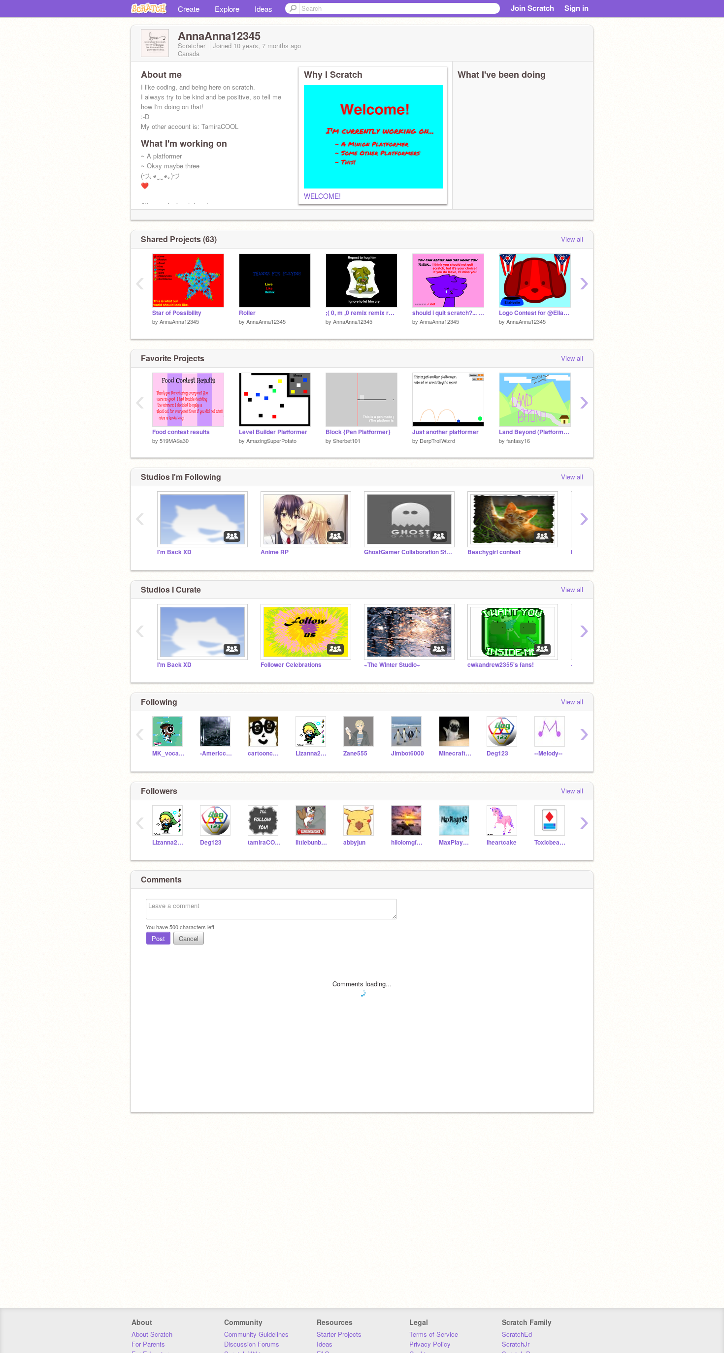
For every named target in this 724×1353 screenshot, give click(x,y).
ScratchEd (517, 1334)
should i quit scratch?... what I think (448, 313)
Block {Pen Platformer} (358, 432)
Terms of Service (433, 1334)
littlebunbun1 (312, 842)
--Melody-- (548, 753)
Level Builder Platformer (273, 432)
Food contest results (181, 432)
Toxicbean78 (550, 842)
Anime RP (275, 552)
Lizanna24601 (312, 753)
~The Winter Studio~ (392, 665)
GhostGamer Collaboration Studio (408, 552)
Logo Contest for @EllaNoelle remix (535, 313)
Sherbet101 (347, 440)
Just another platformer (445, 432)
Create (188, 8)
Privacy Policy (430, 1344)
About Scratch (152, 1334)
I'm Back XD (174, 552)
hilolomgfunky (407, 842)
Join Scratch (532, 7)
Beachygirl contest (494, 552)
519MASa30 (174, 440)
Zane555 (355, 753)
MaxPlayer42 (455, 842)
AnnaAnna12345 (179, 321)
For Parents (148, 1344)
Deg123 (497, 753)
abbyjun (354, 842)
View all (572, 239)
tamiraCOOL (264, 842)
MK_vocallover (168, 753)
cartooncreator (264, 753)
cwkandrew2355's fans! (500, 665)
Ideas (263, 8)
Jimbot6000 (407, 753)
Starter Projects (339, 1334)
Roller (247, 313)
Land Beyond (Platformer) (535, 432)
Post (158, 938)
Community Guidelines (256, 1334)
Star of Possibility (176, 313)
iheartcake (502, 842)
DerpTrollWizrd (437, 440)
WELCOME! (322, 196)
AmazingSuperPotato (271, 440)
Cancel (188, 938)
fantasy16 (518, 440)
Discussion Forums (251, 1344)
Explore (227, 8)
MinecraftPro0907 (455, 753)
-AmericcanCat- (216, 753)
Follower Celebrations (291, 665)
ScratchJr (515, 1344)
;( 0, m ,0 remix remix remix (361, 313)
